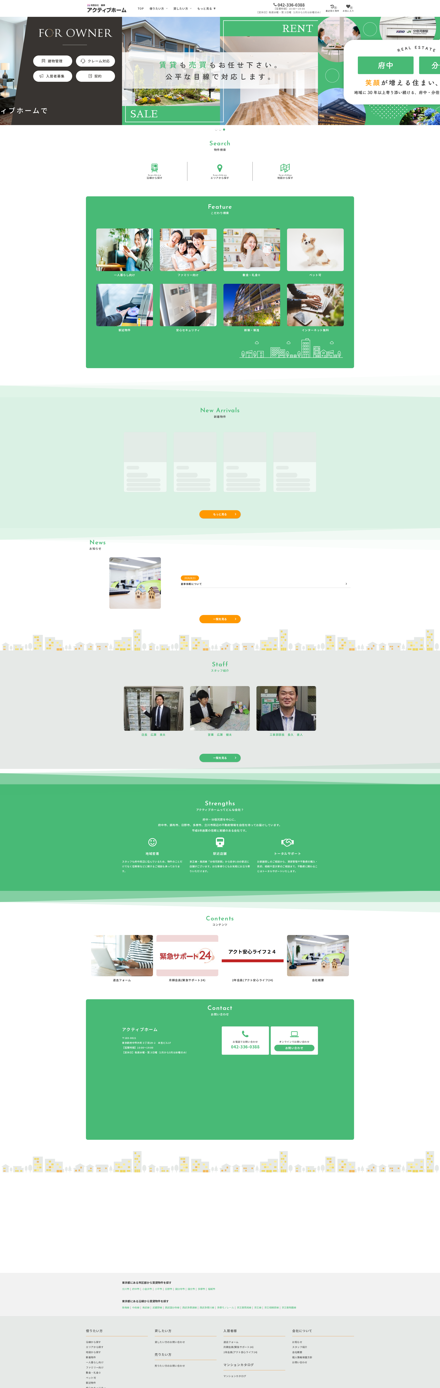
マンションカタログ (234, 1376)
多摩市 (201, 1289)
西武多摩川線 (207, 1307)
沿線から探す (155, 177)
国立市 (191, 1289)
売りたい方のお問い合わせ (170, 1365)
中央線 (135, 1307)
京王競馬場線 (244, 1307)
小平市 (158, 1289)
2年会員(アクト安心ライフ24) (240, 1352)
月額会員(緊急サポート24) (238, 1347)
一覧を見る (220, 619)
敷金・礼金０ (93, 1372)
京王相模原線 (271, 1307)
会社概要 (297, 1352)
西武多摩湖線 (189, 1307)
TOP (141, 8)
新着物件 (91, 1357)
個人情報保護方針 (302, 1357)
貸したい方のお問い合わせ (170, 1342)
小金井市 (147, 1289)
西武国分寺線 (172, 1307)
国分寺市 (180, 1289)
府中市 (135, 1289)
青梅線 (125, 1307)
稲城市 (211, 1289)
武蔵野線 (157, 1307)
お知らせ (297, 1342)
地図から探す (285, 177)
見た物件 (332, 9)
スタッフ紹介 (299, 1347)
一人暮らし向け (95, 1362)
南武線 (146, 1307)
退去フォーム (231, 1342)
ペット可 (91, 1377)
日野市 (168, 1289)
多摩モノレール (225, 1307)
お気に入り (348, 9)
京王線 (257, 1307)
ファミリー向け (95, 1367)
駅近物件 (91, 1382)
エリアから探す (220, 177)
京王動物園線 (289, 1307)
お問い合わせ (294, 1048)
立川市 (125, 1289)
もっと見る (204, 8)
